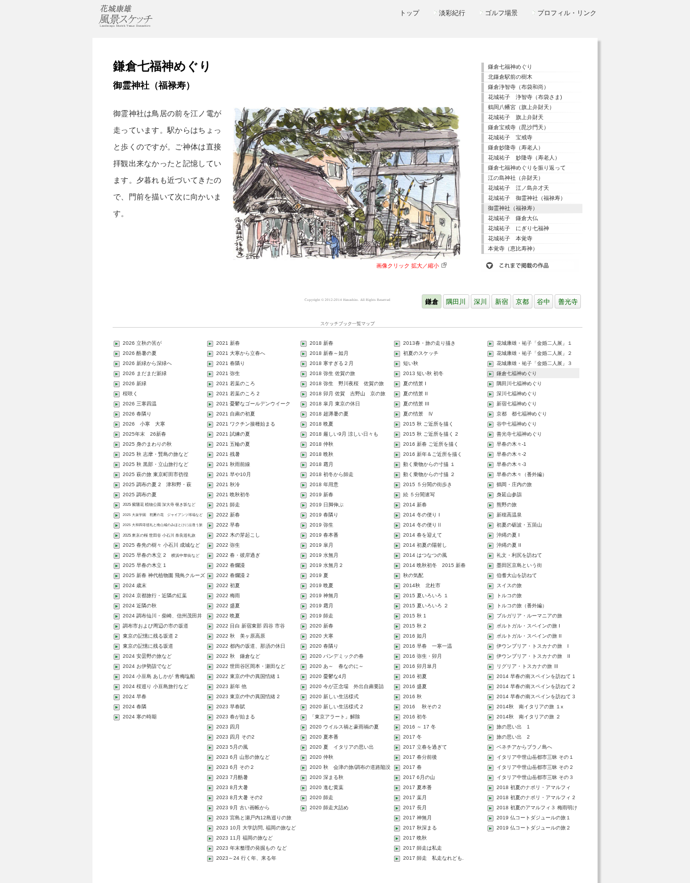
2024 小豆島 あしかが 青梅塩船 (159, 676)
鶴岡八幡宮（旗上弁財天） (521, 107)
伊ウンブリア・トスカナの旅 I (533, 646)
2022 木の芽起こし (238, 535)
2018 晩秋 (321, 454)
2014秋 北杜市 (421, 585)
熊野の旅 (507, 504)
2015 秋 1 (414, 615)
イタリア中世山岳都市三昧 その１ (535, 757)
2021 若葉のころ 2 (238, 393)
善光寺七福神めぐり (519, 434)
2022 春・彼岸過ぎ (238, 555)
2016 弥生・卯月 (422, 656)
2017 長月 (415, 807)
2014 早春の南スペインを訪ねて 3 (536, 696)
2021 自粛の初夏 (235, 414)
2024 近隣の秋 (140, 605)
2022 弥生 (228, 545)
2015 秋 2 (414, 626)
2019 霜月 (321, 605)
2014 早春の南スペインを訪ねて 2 (536, 686)
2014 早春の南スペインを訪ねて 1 (536, 676)
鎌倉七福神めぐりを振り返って (527, 168)
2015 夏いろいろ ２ (426, 605)
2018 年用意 (324, 484)
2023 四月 (228, 727)
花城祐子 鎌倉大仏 (513, 218)
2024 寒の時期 (140, 716)
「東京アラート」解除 (335, 716)
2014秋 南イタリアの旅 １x (530, 706)
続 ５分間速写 (419, 494)
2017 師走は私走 (422, 848)
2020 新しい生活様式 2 (336, 706)
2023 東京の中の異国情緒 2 (248, 696)
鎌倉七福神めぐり (510, 67)
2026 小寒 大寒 (144, 424)
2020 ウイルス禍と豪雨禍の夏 (344, 727)
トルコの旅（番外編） (522, 605)
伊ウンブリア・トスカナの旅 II (533, 656)
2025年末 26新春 (144, 434)
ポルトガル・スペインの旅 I (528, 626)
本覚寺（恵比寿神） (513, 248)
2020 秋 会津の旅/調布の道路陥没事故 (347, 768)
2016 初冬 (415, 716)
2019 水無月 (324, 555)
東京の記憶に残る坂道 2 (150, 636)
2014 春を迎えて (422, 535)
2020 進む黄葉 (326, 787)
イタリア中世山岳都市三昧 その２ (535, 767)
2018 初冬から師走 (332, 474)
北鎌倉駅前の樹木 (510, 77)
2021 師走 (228, 504)
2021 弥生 (228, 373)
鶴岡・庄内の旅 (514, 484)
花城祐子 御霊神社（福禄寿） (527, 198)
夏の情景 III (416, 403)
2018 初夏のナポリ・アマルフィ (534, 787)
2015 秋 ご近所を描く (428, 424)
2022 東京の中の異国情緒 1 (248, 676)
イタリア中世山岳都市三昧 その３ (535, 777)
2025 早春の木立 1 (144, 565)
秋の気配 (413, 575)
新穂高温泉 (509, 514)
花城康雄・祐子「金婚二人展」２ (534, 353)
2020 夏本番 (324, 737)
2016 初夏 (415, 676)
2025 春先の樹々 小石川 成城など (161, 545)
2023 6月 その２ (235, 767)
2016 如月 (415, 636)
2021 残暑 (228, 454)
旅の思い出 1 (513, 727)
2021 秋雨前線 (233, 464)
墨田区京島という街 (519, 565)
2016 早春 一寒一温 (427, 646)
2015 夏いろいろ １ (426, 595)
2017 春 (412, 767)
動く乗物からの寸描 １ (429, 464)
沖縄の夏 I (508, 535)
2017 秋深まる (420, 827)
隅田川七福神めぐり (519, 383)
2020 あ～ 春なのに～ (337, 666)
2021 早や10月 (233, 474)
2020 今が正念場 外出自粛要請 (347, 686)
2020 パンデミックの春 (337, 656)
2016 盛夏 (415, 686)
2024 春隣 (134, 706)
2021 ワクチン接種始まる (245, 424)
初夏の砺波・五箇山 (519, 525)
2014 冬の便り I (421, 514)
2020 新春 (321, 626)
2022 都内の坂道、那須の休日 (250, 646)
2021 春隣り (230, 363)
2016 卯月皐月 (420, 666)
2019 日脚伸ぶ (326, 504)
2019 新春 (321, 494)
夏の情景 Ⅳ (418, 414)
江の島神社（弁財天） (516, 178)
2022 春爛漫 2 (233, 575)
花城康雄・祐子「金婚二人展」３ (534, 363)
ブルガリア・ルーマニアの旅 (529, 615)
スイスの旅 (509, 585)
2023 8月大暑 (232, 787)
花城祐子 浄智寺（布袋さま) (525, 97)
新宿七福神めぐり (517, 403)
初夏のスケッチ (420, 353)
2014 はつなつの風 (425, 555)
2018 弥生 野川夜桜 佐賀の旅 (347, 383)
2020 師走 (321, 797)
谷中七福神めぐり (517, 424)
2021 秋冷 (228, 484)
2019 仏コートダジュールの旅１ (534, 817)
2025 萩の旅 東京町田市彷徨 (155, 474)
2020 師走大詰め (329, 807)
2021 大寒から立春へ (240, 353)
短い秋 (410, 363)
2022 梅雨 (228, 595)
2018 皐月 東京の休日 (335, 403)
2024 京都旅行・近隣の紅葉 (155, 595)
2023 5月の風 (232, 747)
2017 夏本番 (417, 787)
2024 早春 (134, 696)
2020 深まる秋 (326, 777)
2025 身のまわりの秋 (147, 444)
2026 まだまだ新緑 (145, 373)
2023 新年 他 (231, 686)
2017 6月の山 (419, 777)
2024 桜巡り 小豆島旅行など (155, 686)
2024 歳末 (134, 585)
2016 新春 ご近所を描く (431, 444)
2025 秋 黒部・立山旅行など (155, 464)
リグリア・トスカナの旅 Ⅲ (528, 666)
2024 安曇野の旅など (147, 656)
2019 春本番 (324, 535)
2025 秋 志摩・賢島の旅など (155, 454)
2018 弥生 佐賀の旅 (332, 373)
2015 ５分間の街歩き (427, 484)
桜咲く (130, 393)
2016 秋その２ (422, 706)
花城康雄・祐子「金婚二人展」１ (534, 343)
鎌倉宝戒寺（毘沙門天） (518, 127)
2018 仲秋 (321, 444)
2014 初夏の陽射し (425, 545)
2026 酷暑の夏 (140, 353)
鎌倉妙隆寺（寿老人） (516, 147)
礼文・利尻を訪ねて (519, 555)
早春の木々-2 (511, 454)
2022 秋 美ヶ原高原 (240, 636)
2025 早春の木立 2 (161, 555)
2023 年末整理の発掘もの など (251, 848)
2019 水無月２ (326, 565)
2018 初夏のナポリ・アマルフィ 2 (536, 797)
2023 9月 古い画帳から (243, 807)
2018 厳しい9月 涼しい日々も (344, 434)
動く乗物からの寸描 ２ (429, 474)
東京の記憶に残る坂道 (148, 646)
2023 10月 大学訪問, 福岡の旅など (256, 827)
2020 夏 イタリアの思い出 (342, 747)
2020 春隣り (324, 646)
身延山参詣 (509, 494)
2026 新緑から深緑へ (147, 363)
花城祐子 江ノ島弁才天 (518, 188)
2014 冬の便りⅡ (422, 525)
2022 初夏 (228, 585)
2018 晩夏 (321, 424)
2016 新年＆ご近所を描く (432, 454)
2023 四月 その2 (235, 737)
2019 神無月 (324, 595)
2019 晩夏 (321, 585)
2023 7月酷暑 (232, 777)
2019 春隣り (324, 514)
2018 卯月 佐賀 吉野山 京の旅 (347, 393)
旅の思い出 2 (513, 737)
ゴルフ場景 (501, 13)
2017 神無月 (417, 817)
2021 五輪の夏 (233, 444)
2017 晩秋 (415, 838)
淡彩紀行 (452, 13)
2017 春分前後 (420, 757)
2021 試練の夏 (233, 434)
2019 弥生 (321, 525)
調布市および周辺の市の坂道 (155, 626)
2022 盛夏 (228, 605)
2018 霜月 (321, 464)
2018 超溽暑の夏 (329, 414)
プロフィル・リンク (567, 13)
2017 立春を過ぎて (425, 747)
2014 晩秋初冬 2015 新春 (434, 565)
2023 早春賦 (230, 706)
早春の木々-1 (511, 444)
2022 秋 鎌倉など (238, 656)
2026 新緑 (134, 383)
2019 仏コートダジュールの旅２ (534, 827)
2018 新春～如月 (329, 353)
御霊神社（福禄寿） (513, 208)
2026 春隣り (137, 414)
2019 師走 (321, 615)
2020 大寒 (321, 636)
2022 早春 (228, 525)
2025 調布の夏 (140, 494)
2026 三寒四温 (140, 403)
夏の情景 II (415, 393)
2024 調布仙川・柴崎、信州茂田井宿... (159, 616)
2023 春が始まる (235, 716)
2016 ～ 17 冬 (419, 727)
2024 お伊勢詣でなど (147, 666)
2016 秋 (412, 696)
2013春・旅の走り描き (429, 343)
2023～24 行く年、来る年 (246, 858)
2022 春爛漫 (230, 565)
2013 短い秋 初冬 (423, 373)
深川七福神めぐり (517, 393)
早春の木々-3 (511, 464)
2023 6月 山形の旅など (243, 757)
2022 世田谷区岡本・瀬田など (250, 666)
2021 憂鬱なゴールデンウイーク (253, 403)
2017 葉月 (415, 797)
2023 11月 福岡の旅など (244, 838)
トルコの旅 (509, 595)
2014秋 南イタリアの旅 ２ (529, 716)
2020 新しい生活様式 (334, 696)
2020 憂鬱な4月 (328, 676)
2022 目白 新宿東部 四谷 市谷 (250, 626)
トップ (409, 13)
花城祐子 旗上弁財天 (516, 117)
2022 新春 (228, 514)
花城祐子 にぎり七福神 (518, 228)
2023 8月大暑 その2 (239, 797)
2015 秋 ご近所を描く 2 (430, 434)
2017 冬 (412, 737)
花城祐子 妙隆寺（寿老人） (524, 157)
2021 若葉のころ (235, 383)
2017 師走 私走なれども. (433, 858)
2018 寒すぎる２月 (332, 363)
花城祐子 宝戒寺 (510, 137)
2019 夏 (319, 575)
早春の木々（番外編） (522, 474)
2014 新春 (415, 504)
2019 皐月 (321, 545)
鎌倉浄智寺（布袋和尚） (518, 87)
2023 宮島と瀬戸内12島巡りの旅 (253, 817)
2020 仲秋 (321, 757)
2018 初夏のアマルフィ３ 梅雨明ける (533, 808)
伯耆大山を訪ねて (517, 575)
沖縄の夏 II (509, 545)
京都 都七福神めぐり (522, 414)
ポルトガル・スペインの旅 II (529, 636)
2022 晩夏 (228, 615)
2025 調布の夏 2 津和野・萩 (157, 484)
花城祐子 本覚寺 (510, 238)
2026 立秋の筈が (142, 343)
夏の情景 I (414, 383)
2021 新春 (228, 343)
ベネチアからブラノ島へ (524, 747)
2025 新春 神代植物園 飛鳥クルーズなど (161, 576)
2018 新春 (321, 343)
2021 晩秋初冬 (233, 494)
